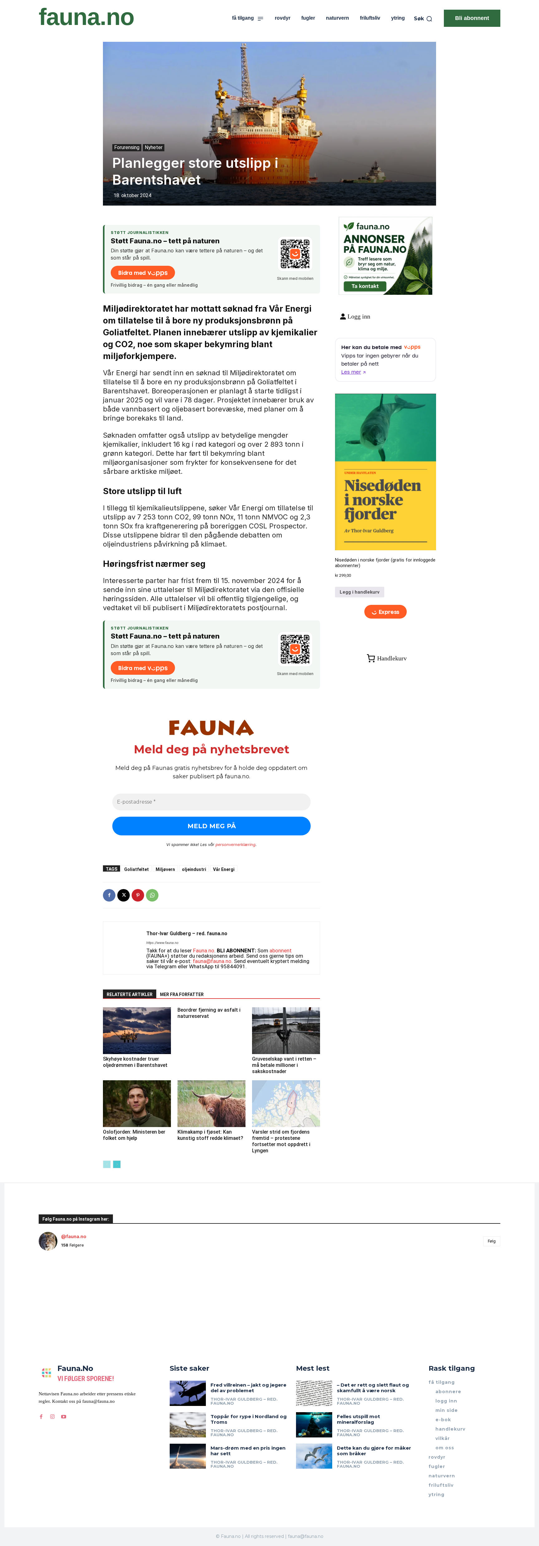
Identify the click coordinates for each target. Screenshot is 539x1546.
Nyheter (154, 147)
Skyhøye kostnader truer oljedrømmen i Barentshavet (135, 1062)
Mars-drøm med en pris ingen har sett (248, 1450)
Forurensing (126, 147)
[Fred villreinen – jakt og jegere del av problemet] (188, 1393)
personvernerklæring (235, 844)
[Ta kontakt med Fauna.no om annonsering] (365, 285)
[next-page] (117, 1164)
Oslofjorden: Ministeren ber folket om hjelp (134, 1135)
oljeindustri (194, 869)
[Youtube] (63, 1416)
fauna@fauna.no (212, 961)
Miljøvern (165, 869)
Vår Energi (224, 869)
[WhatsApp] (152, 895)
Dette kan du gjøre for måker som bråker (374, 1450)
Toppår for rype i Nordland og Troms (249, 1419)
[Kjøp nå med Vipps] (386, 612)
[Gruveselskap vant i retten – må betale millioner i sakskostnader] (286, 1030)
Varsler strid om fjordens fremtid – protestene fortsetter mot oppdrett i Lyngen (281, 1141)
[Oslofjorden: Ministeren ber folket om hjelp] (137, 1103)
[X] (123, 895)
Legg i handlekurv (360, 592)
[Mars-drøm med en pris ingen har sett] (188, 1456)
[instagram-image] (77, 1294)
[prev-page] (107, 1164)
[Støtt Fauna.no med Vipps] (295, 253)
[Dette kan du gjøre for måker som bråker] (314, 1456)
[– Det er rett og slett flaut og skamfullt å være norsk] (314, 1393)
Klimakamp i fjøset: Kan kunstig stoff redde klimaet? (210, 1135)
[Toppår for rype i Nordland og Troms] (188, 1424)
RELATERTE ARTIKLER (130, 994)
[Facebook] (109, 895)
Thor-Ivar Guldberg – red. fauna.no (186, 933)
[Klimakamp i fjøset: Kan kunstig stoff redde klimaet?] (211, 1103)
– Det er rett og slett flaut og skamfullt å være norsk (373, 1387)
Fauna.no (203, 950)
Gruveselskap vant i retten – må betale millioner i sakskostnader (284, 1065)
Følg (492, 1240)
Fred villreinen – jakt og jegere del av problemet (248, 1387)
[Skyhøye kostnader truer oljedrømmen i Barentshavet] (137, 1030)
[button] (423, 18)
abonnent (281, 950)
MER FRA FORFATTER (182, 994)
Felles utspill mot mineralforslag (358, 1419)
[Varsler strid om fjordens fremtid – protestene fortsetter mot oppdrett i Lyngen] (286, 1103)
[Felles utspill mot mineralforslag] (314, 1424)
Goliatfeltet (136, 869)
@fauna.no (73, 1236)
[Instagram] (52, 1416)
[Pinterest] (138, 895)
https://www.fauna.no (162, 943)
